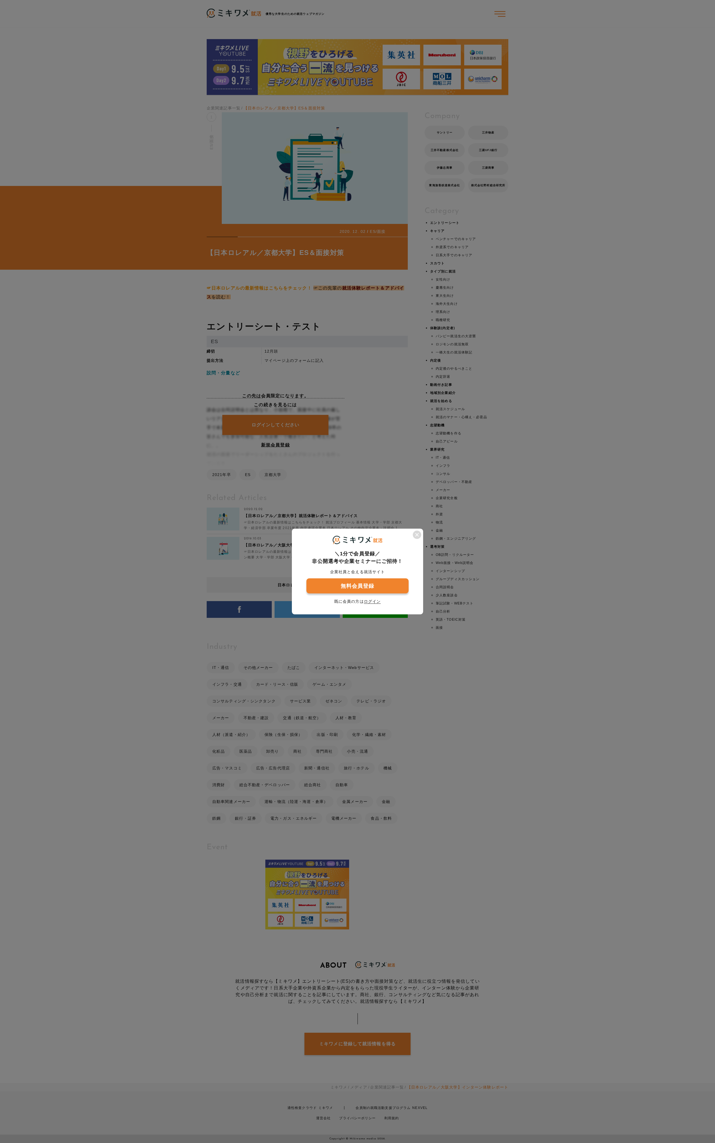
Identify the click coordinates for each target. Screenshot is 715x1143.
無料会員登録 (358, 586)
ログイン (372, 601)
